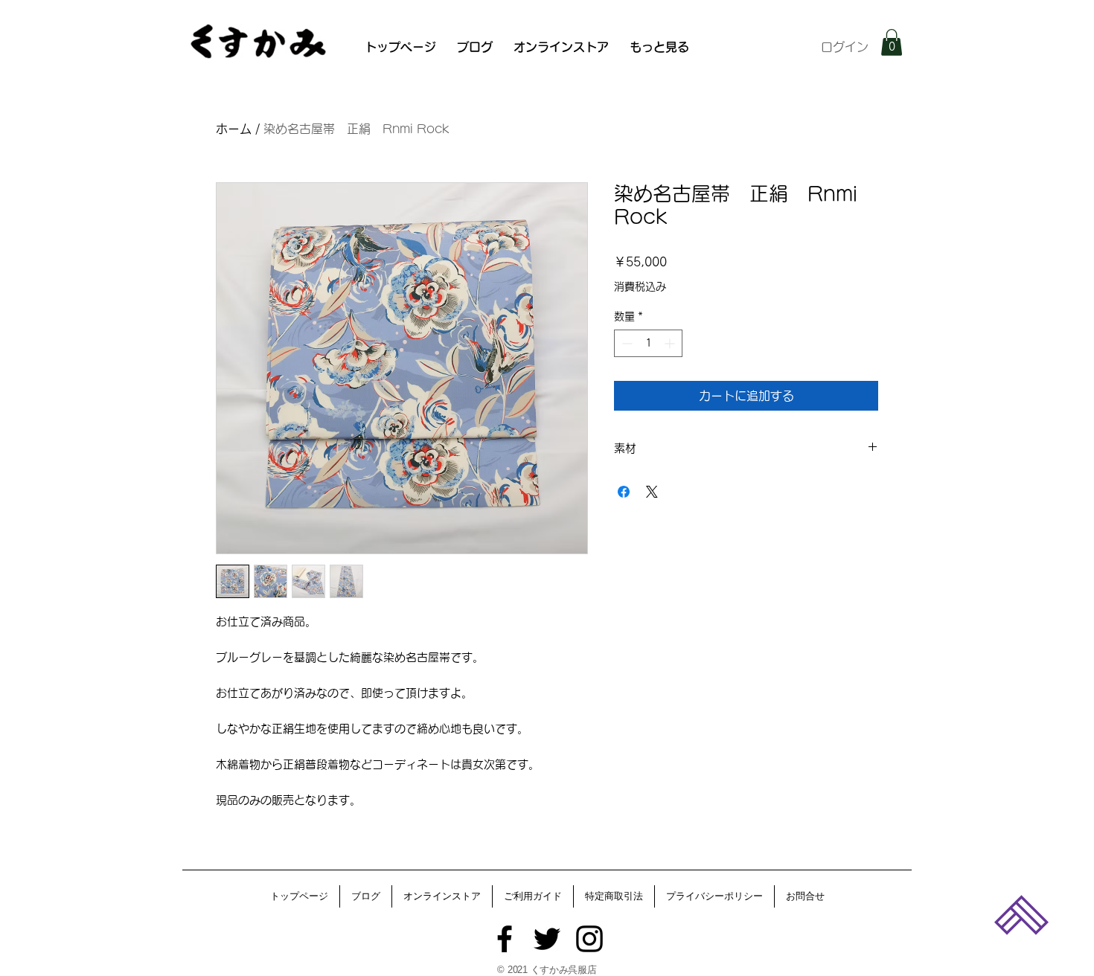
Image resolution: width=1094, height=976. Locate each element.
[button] (891, 42)
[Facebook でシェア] (624, 492)
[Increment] (671, 343)
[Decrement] (625, 343)
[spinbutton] (648, 343)
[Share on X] (652, 492)
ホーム (234, 129)
